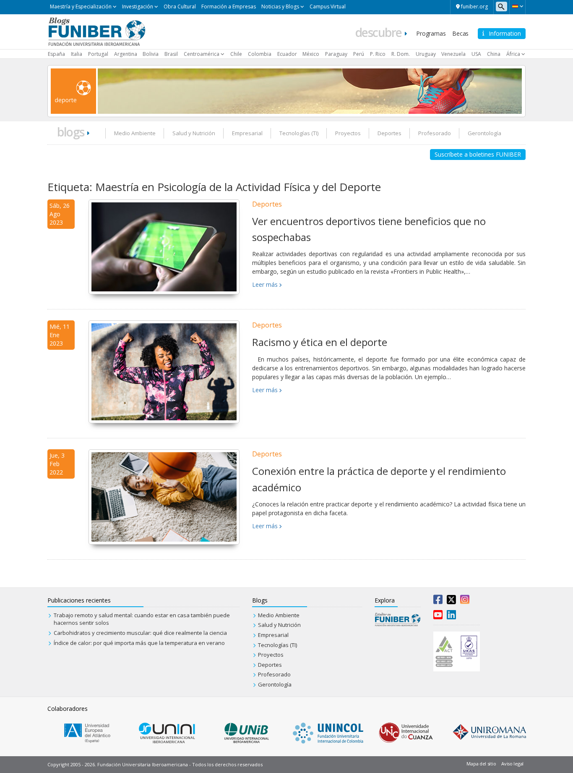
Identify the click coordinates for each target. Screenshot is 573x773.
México (310, 54)
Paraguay (336, 54)
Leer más (265, 284)
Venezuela (453, 54)
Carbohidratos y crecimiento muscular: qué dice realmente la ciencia (140, 633)
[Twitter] (451, 601)
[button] (517, 6)
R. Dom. (400, 54)
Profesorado (434, 133)
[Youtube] (438, 616)
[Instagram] (464, 601)
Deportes (389, 133)
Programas (430, 33)
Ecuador (287, 54)
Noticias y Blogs (280, 6)
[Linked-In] (451, 616)
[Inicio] (96, 31)
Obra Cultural (180, 6)
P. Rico (377, 54)
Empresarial (247, 133)
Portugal (98, 54)
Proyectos (348, 133)
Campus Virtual (328, 6)
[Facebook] (438, 601)
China (493, 54)
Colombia (259, 54)
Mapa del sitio (481, 763)
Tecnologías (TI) (298, 133)
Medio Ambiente (135, 133)
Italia (76, 54)
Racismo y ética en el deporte (319, 342)
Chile (236, 54)
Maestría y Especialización (81, 6)
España (56, 54)
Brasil (171, 54)
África (513, 54)
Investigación (137, 6)
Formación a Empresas (228, 6)
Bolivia (151, 54)
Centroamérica (201, 54)
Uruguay (426, 54)
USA (476, 54)
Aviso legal (512, 763)
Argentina (125, 54)
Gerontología (484, 133)
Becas (460, 33)
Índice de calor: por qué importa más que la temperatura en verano (139, 643)
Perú (358, 54)
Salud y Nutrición (193, 133)
